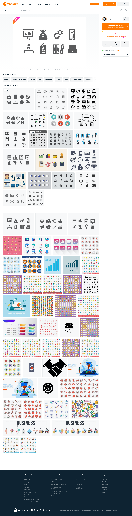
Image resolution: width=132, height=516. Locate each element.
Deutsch (104, 487)
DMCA (52, 482)
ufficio (6, 79)
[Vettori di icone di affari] (66, 245)
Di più (56, 4)
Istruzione (27, 490)
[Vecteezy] (10, 4)
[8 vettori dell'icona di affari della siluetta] (18, 224)
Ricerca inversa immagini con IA (33, 495)
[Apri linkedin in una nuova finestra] (37, 510)
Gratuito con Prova (115, 26)
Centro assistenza (81, 479)
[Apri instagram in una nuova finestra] (34, 510)
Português (105, 484)
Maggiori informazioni (110, 54)
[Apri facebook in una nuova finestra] (32, 510)
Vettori (23, 4)
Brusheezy (27, 479)
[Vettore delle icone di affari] (60, 139)
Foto (30, 4)
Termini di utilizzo (86, 510)
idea (40, 79)
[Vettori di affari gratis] (51, 99)
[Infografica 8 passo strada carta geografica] (20, 327)
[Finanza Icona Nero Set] (35, 198)
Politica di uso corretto (111, 510)
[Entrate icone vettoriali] (63, 180)
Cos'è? (117, 50)
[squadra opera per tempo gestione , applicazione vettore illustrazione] (83, 367)
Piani (87, 4)
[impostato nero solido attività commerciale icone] (91, 284)
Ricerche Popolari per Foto (59, 491)
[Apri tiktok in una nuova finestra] (43, 510)
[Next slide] (96, 79)
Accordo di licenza (56, 479)
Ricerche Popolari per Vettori (57, 487)
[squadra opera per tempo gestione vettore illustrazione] (20, 388)
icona (66, 79)
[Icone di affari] (18, 99)
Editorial (47, 4)
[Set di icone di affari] (15, 139)
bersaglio (88, 79)
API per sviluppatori (30, 492)
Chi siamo (79, 484)
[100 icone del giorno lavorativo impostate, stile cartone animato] (32, 284)
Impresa (26, 487)
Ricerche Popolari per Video (57, 494)
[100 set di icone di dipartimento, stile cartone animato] (90, 265)
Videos (39, 4)
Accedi (123, 4)
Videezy (26, 484)
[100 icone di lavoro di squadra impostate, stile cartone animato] (28, 445)
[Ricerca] (121, 10)
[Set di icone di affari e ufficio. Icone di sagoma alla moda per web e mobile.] (38, 139)
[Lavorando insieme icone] (86, 139)
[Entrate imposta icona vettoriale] (14, 198)
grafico (58, 79)
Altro (103, 492)
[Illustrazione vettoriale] (16, 306)
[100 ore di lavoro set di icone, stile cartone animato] (52, 284)
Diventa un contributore (79, 487)
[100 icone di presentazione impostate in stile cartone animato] (65, 306)
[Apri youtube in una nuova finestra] (49, 510)
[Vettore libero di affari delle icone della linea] (86, 120)
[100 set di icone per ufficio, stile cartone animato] (12, 348)
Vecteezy (26, 482)
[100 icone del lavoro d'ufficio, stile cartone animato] (90, 348)
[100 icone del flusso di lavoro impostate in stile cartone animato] (12, 284)
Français (104, 490)
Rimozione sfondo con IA (31, 499)
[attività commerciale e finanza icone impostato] (32, 265)
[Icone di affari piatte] (15, 120)
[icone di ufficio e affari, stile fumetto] (12, 367)
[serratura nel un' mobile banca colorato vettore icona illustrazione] (32, 367)
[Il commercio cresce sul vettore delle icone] (83, 99)
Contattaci (79, 482)
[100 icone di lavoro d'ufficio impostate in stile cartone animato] (89, 327)
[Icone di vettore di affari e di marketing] (87, 180)
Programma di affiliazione (58, 484)
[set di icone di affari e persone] (38, 120)
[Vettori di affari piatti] (51, 160)
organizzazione (77, 79)
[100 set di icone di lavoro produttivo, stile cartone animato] (31, 348)
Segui (125, 20)
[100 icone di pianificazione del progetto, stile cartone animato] (11, 445)
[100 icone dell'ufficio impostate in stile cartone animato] (71, 348)
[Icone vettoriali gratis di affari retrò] (60, 120)
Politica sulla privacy (98, 510)
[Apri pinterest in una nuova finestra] (40, 510)
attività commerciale (19, 79)
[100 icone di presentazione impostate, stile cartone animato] (88, 306)
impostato (48, 79)
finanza (32, 79)
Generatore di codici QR (31, 502)
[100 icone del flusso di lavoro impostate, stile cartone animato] (51, 348)
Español (104, 482)
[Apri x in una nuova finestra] (46, 510)
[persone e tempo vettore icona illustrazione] (69, 327)
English (104, 479)
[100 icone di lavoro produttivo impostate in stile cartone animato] (72, 284)
